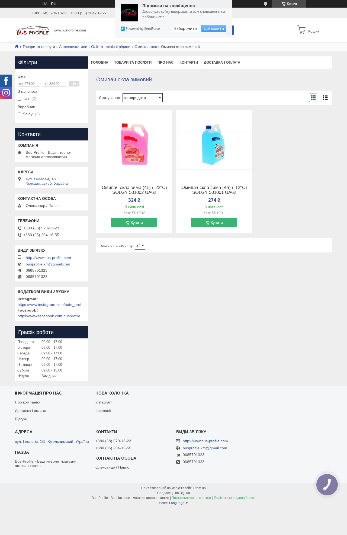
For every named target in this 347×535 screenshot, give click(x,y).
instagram (104, 402)
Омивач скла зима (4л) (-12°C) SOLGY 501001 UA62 (214, 190)
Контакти (188, 62)
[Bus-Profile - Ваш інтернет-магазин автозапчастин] (32, 30)
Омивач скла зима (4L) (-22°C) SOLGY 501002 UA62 (134, 190)
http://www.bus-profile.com (48, 257)
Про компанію (27, 402)
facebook (103, 410)
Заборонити (185, 28)
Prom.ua (199, 488)
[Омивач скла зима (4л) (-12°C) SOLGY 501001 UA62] (214, 144)
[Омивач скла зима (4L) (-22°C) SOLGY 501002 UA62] (134, 144)
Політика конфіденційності (234, 498)
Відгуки (21, 419)
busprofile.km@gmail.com (48, 264)
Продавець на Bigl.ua (173, 493)
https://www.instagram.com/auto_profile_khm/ (51, 304)
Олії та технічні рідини (110, 46)
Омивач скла (145, 46)
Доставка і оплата (222, 62)
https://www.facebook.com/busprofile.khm (51, 316)
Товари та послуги (39, 46)
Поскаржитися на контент (191, 498)
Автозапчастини (73, 46)
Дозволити (214, 28)
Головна (99, 62)
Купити (137, 222)
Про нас (166, 62)
